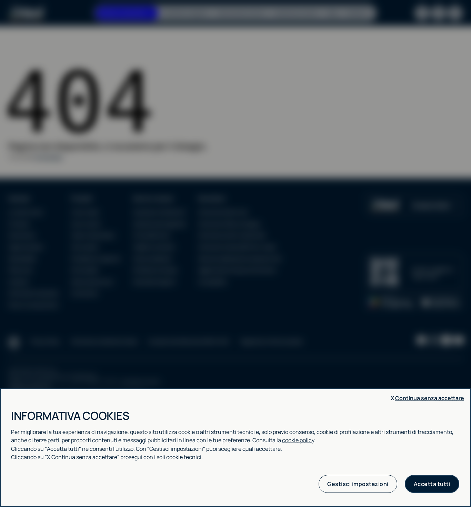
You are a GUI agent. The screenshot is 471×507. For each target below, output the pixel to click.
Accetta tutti (432, 484)
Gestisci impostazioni (358, 484)
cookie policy (298, 440)
